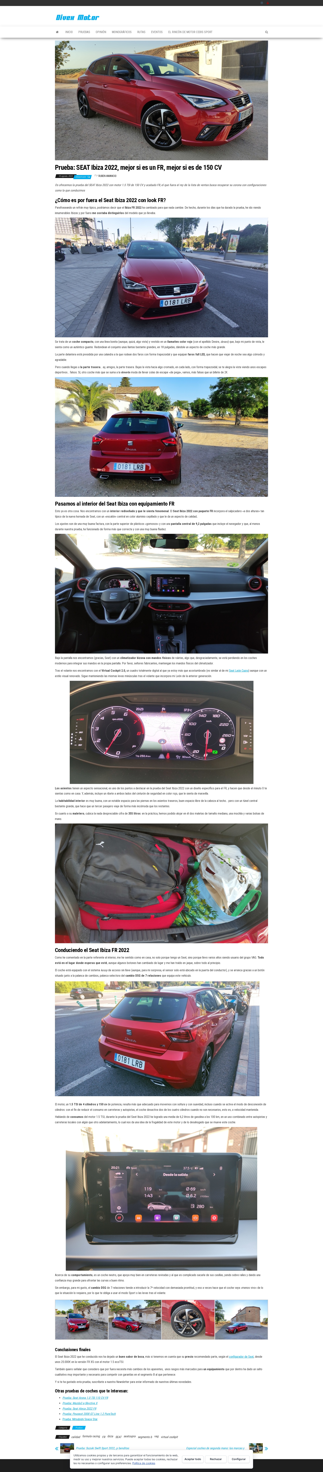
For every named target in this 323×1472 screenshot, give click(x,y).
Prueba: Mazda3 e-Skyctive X (79, 1403)
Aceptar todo (192, 1459)
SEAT (118, 1437)
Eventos (157, 32)
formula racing (91, 1436)
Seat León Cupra (238, 670)
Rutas (141, 32)
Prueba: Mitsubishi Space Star (80, 1419)
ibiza (110, 1436)
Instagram (262, 3)
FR (103, 1437)
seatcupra (130, 1436)
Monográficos (122, 32)
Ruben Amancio (107, 175)
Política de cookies (143, 1463)
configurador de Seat (241, 1356)
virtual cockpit (169, 1437)
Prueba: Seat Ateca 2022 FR (79, 1408)
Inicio (69, 32)
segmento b (145, 1437)
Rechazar (216, 1459)
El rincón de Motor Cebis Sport (190, 32)
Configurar (239, 1459)
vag (156, 1436)
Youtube (268, 3)
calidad (75, 1437)
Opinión (101, 32)
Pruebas (84, 32)
